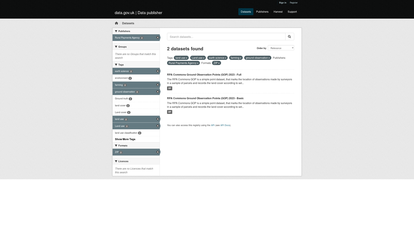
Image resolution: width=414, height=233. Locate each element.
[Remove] (186, 58)
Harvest (278, 11)
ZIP (169, 88)
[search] (289, 36)
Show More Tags (125, 139)
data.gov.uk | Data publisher (138, 12)
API (213, 125)
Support (292, 11)
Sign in (282, 2)
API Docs (225, 125)
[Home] (116, 23)
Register (294, 2)
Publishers (262, 11)
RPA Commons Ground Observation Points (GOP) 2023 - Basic (205, 98)
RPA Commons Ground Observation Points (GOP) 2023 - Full (204, 74)
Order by (261, 48)
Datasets (246, 11)
